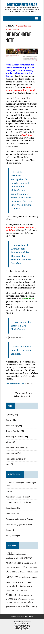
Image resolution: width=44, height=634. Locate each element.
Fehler (23, 572)
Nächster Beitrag (20, 396)
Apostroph (26, 558)
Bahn (25, 562)
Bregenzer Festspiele (24, 26)
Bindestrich (33, 563)
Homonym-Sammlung (13, 431)
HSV (12, 582)
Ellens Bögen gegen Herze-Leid (19, 524)
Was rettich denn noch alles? (18, 496)
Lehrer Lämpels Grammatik (15, 436)
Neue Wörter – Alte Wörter (15, 447)
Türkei (8, 464)
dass (17, 567)
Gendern (12, 576)
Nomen (8, 29)
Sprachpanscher (10, 607)
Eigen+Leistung (12, 513)
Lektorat (8, 442)
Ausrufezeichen (13, 562)
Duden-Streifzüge (12, 425)
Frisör (35, 571)
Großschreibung (32, 577)
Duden (10, 571)
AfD (24, 554)
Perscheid (31, 599)
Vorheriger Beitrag (23, 393)
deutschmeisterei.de (27, 617)
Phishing (8, 602)
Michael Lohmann (17, 383)
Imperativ (18, 582)
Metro (22, 599)
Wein (24, 607)
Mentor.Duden (13, 598)
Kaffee (16, 586)
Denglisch (9, 419)
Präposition (15, 602)
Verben (16, 29)
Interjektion (9, 586)
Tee (16, 607)
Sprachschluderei (12, 453)
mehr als (29, 595)
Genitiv (22, 577)
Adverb (19, 554)
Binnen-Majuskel (11, 567)
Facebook (18, 572)
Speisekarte (29, 602)
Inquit (28, 582)
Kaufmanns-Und (26, 586)
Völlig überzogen (13, 535)
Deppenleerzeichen (31, 567)
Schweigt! (10, 530)
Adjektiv (11, 553)
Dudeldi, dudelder (13, 508)
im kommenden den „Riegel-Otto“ (20, 88)
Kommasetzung (21, 590)
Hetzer (8, 583)
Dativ (22, 566)
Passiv (26, 599)
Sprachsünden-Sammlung (14, 458)
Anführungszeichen (13, 558)
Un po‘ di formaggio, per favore (18, 502)
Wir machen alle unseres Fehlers (19, 519)
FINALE (9, 491)
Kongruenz (24, 595)
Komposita (13, 595)
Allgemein (9, 414)
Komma (10, 590)
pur (21, 602)
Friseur (29, 571)
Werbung (31, 606)
